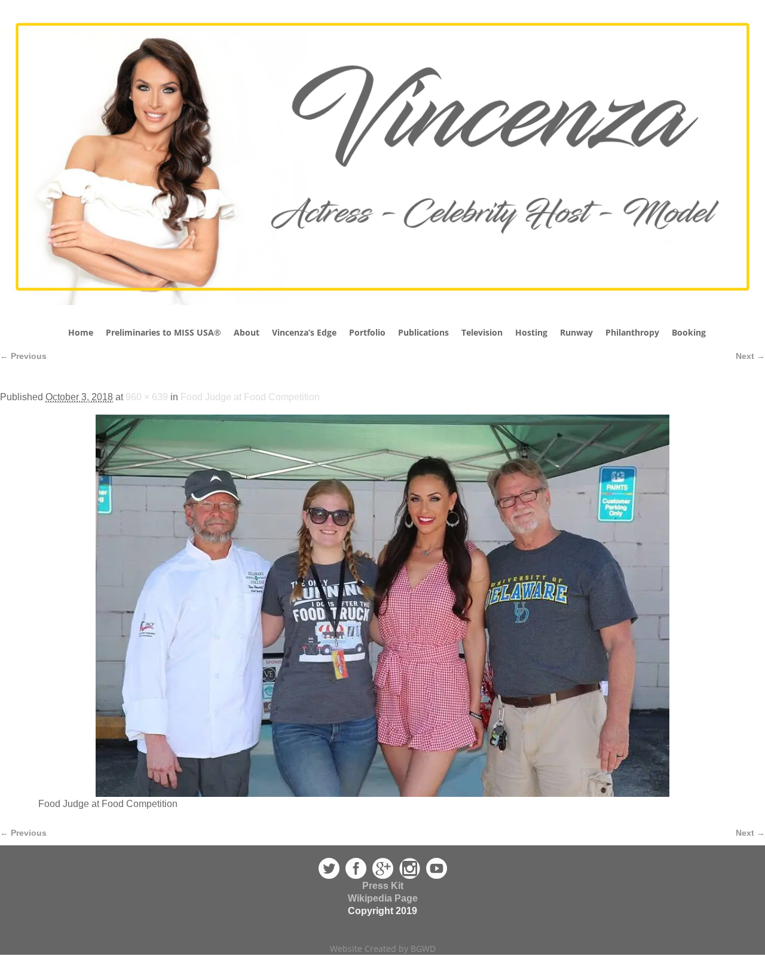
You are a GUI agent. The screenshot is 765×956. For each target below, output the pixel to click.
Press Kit (382, 886)
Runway (576, 332)
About (246, 332)
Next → (750, 356)
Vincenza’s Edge (304, 332)
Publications (423, 332)
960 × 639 (147, 397)
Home (80, 332)
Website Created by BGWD (383, 948)
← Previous (23, 356)
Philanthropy (632, 332)
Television (482, 332)
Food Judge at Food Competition (250, 397)
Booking (689, 332)
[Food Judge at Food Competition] (382, 606)
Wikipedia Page (383, 898)
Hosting (531, 332)
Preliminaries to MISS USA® (163, 332)
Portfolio (367, 332)
